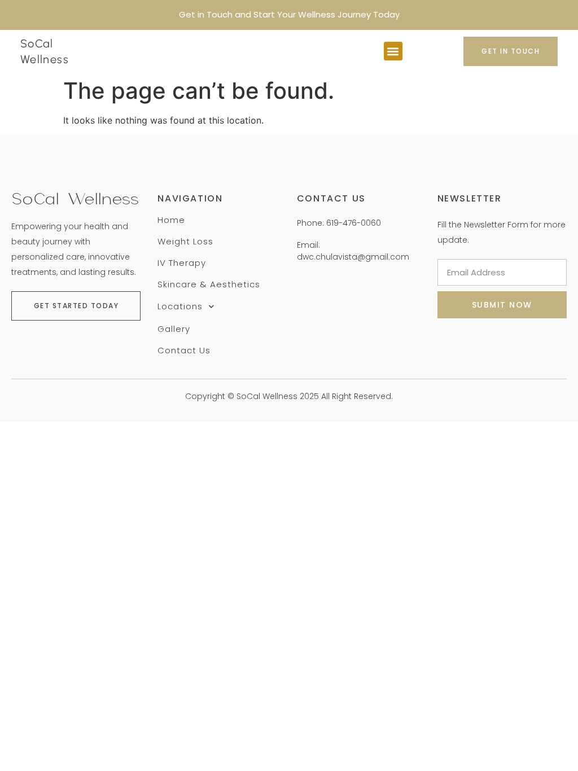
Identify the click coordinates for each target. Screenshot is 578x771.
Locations (180, 306)
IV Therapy (181, 263)
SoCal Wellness (75, 199)
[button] (393, 51)
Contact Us (184, 350)
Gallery (173, 329)
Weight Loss (185, 241)
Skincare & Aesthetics (208, 284)
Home (171, 220)
